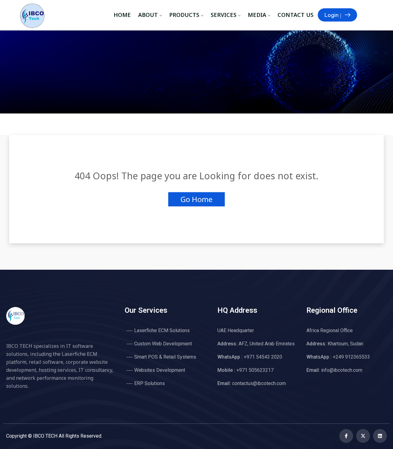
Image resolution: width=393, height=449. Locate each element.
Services (223, 14)
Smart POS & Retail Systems (165, 357)
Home (122, 14)
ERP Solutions (149, 383)
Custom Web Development (163, 344)
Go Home (196, 199)
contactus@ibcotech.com (251, 383)
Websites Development (159, 370)
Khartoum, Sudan (334, 344)
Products (184, 14)
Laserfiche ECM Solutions (162, 330)
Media (257, 14)
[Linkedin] (380, 436)
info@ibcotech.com (334, 370)
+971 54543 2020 (249, 357)
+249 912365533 (338, 357)
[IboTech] (35, 16)
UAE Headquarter (235, 330)
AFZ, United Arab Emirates (256, 344)
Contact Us (295, 14)
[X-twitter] (363, 436)
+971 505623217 (245, 370)
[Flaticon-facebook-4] (346, 436)
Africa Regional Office (329, 330)
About (148, 14)
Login (332, 14)
